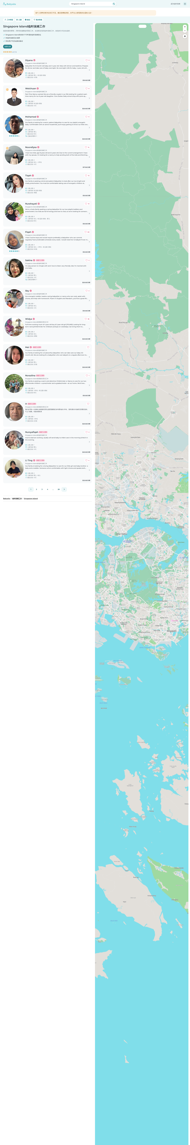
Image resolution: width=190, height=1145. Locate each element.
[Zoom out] (185, 31)
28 (59, 489)
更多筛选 (38, 20)
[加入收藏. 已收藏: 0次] (88, 347)
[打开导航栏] (185, 4)
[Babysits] (9, 4)
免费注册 (7, 46)
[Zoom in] (185, 27)
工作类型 (9, 20)
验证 (28, 20)
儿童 (20, 20)
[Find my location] (185, 36)
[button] (171, 611)
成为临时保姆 (175, 4)
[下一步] (64, 489)
